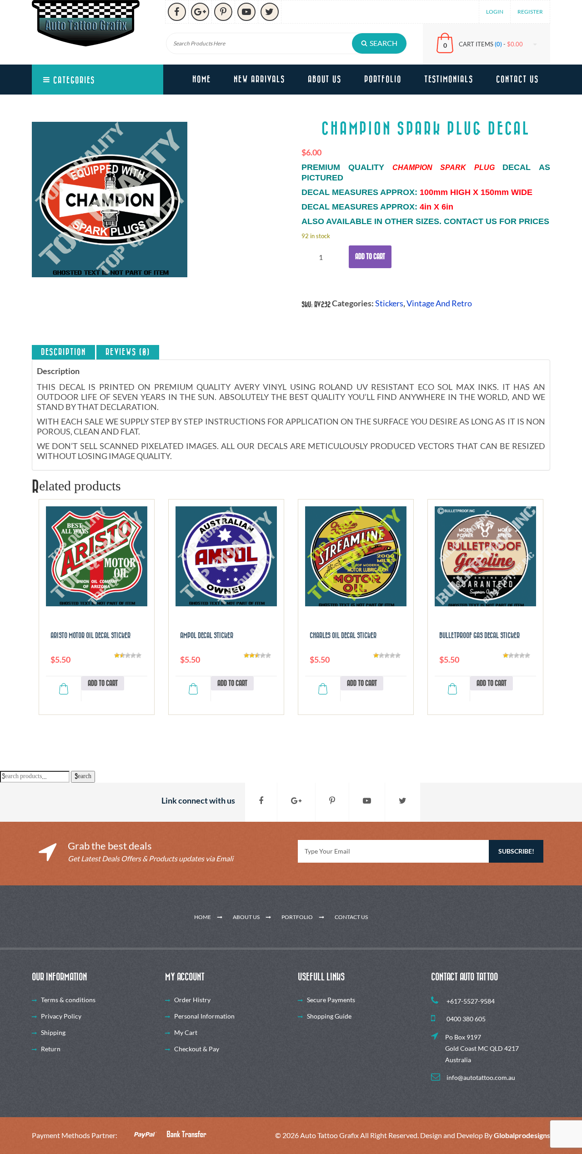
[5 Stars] (138, 655)
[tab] (63, 352)
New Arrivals (259, 79)
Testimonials (448, 79)
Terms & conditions (68, 1000)
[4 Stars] (133, 655)
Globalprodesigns (522, 1135)
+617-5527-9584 (470, 1001)
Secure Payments (331, 1000)
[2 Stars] (122, 655)
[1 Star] (117, 655)
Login (494, 11)
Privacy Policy (61, 1016)
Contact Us (517, 79)
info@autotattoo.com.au (480, 1077)
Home (201, 79)
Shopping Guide (329, 1016)
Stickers (389, 303)
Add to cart (370, 256)
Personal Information (204, 1016)
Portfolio (382, 79)
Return (50, 1049)
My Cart (185, 1032)
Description (63, 352)
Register (530, 11)
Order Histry (192, 1000)
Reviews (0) (127, 352)
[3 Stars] (127, 655)
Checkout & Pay (196, 1049)
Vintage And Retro (439, 303)
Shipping (53, 1032)
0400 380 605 (465, 1019)
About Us (324, 79)
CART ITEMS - (491, 44)
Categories (72, 80)
